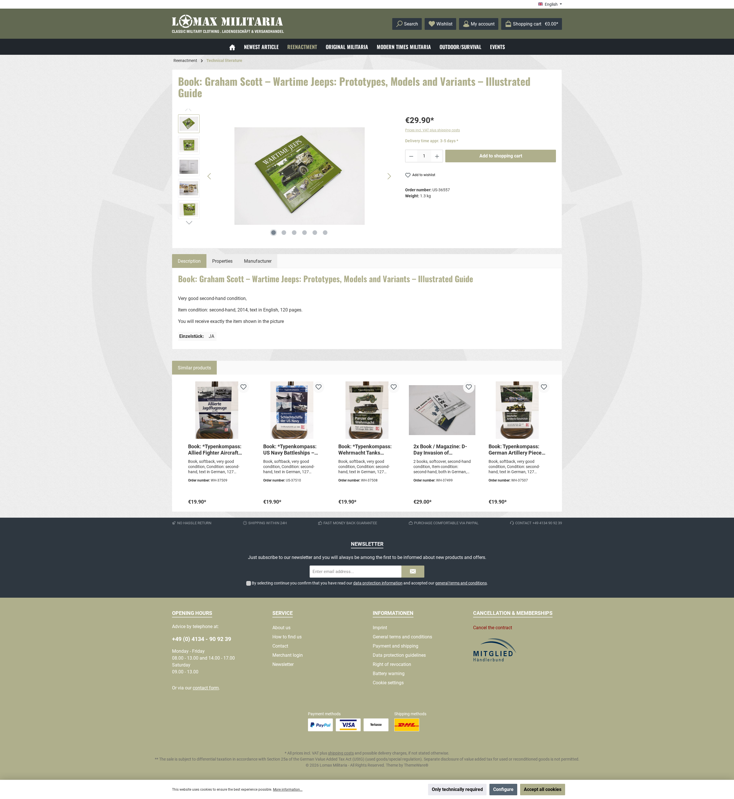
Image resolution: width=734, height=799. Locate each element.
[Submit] (412, 572)
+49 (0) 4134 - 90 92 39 (201, 639)
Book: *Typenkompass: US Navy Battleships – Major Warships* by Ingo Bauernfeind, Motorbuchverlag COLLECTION (291, 449)
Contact (280, 646)
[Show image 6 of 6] (325, 232)
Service (282, 613)
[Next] (389, 176)
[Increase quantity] (437, 156)
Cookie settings (388, 682)
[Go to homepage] (228, 24)
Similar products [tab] (194, 368)
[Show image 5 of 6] (315, 232)
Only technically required (457, 789)
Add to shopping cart (500, 156)
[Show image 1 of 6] (273, 232)
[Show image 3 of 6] (294, 232)
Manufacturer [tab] (258, 261)
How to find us (287, 637)
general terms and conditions (461, 583)
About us (281, 627)
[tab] (189, 261)
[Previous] (209, 176)
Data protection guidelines (399, 655)
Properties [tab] (222, 261)
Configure (503, 789)
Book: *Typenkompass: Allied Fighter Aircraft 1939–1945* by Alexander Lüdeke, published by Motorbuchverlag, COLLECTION (214, 449)
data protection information (378, 583)
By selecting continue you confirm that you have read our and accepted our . (370, 583)
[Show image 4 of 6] (304, 232)
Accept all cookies (542, 789)
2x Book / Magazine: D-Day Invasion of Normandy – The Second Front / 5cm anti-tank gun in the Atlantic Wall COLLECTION (441, 449)
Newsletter (283, 664)
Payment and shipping (395, 646)
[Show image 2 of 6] (284, 232)
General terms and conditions (402, 637)
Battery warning (389, 673)
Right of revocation (392, 664)
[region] (285, 176)
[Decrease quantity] (411, 156)
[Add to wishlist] (243, 387)
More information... (287, 790)
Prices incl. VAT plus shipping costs (432, 130)
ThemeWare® (416, 765)
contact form (206, 688)
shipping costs (341, 753)
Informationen (393, 613)
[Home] (232, 47)
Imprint (380, 627)
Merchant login (287, 655)
